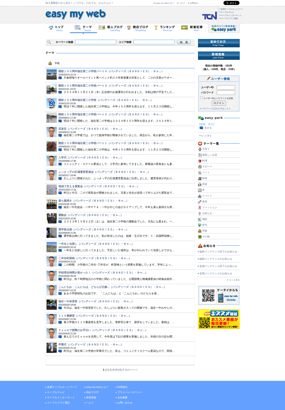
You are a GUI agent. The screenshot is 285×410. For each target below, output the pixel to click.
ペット (206, 172)
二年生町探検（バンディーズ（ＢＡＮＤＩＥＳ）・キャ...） (94, 258)
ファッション (209, 207)
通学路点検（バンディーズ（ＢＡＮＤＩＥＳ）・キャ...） (93, 229)
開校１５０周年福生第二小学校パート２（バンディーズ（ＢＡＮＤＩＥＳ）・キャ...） (111, 114)
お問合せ (194, 3)
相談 (204, 219)
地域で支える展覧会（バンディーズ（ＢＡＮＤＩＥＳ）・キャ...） (99, 186)
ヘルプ (182, 3)
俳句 (204, 224)
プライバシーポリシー (129, 392)
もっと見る (206, 135)
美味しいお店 (209, 154)
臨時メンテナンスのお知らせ (216, 258)
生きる (208, 127)
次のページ (131, 369)
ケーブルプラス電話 (229, 18)
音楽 (204, 184)
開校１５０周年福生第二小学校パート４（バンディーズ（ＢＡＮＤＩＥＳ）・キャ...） (111, 71)
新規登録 (91, 397)
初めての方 (92, 392)
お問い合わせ (124, 402)
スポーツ (207, 166)
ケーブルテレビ (227, 12)
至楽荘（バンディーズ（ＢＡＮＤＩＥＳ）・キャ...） (90, 128)
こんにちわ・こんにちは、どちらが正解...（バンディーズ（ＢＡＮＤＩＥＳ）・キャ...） (112, 286)
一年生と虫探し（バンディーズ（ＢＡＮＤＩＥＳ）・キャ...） (96, 243)
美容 (204, 201)
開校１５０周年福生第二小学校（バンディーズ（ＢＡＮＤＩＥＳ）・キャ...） (105, 100)
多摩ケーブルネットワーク (232, 9)
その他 (206, 236)
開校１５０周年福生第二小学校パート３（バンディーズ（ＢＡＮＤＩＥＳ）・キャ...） (111, 85)
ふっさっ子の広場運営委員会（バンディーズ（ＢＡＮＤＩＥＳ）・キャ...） (104, 171)
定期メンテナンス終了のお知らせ (218, 266)
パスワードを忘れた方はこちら (216, 108)
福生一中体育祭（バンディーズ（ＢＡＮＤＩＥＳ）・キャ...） (96, 301)
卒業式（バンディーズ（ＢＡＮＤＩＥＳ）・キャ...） (90, 344)
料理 (204, 160)
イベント (207, 195)
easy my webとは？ (164, 3)
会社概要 (122, 397)
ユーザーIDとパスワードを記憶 (218, 98)
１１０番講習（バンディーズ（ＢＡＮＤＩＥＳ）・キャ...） (94, 315)
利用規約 (122, 387)
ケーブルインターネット (231, 15)
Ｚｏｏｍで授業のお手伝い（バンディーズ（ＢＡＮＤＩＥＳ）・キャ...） (103, 330)
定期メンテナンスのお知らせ (216, 273)
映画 (204, 178)
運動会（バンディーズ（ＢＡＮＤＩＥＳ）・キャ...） (90, 215)
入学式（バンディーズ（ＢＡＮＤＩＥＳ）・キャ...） (90, 157)
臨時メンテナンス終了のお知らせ (218, 251)
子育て (206, 149)
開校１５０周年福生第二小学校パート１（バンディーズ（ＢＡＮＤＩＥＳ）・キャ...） (111, 143)
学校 (204, 230)
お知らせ (207, 213)
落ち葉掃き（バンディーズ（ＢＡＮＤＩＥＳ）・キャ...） (93, 200)
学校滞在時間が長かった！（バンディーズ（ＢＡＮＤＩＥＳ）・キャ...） (103, 272)
